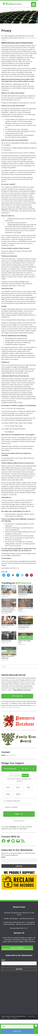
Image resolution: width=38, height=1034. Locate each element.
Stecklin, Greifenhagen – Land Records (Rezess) (19, 918)
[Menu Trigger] (33, 4)
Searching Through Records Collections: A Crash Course (19, 913)
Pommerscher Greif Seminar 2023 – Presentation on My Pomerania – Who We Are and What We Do (19, 923)
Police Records (6, 641)
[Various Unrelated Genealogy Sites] (25, 620)
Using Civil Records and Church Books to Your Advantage (8, 610)
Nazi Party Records (7, 625)
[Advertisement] (19, 992)
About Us (14, 1018)
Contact (9, 1018)
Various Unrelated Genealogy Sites (24, 626)
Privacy (3, 1018)
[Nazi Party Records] (8, 620)
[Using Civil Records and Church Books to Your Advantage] (8, 603)
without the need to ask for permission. (18, 706)
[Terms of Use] (25, 589)
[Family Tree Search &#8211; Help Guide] (8, 651)
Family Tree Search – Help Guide (8, 657)
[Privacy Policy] (8, 589)
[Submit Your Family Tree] (25, 635)
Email (3, 857)
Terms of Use (22, 594)
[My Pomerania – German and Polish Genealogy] (12, 4)
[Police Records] (8, 635)
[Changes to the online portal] (25, 603)
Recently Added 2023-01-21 (19, 928)
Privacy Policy (5, 594)
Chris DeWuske (11, 755)
